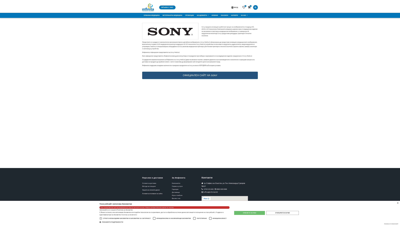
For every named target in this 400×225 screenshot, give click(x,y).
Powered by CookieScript (391, 224)
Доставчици (176, 192)
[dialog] (200, 213)
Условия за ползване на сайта (152, 193)
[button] (164, 222)
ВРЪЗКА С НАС (167, 7)
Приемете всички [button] (249, 213)
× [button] (397, 203)
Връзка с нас (176, 198)
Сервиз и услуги (177, 186)
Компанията (176, 183)
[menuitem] (151, 15)
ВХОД (236, 7)
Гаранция (175, 189)
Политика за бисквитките (129, 215)
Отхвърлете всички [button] (282, 213)
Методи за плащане (149, 186)
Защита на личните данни (151, 190)
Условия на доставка (149, 183)
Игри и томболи (177, 195)
